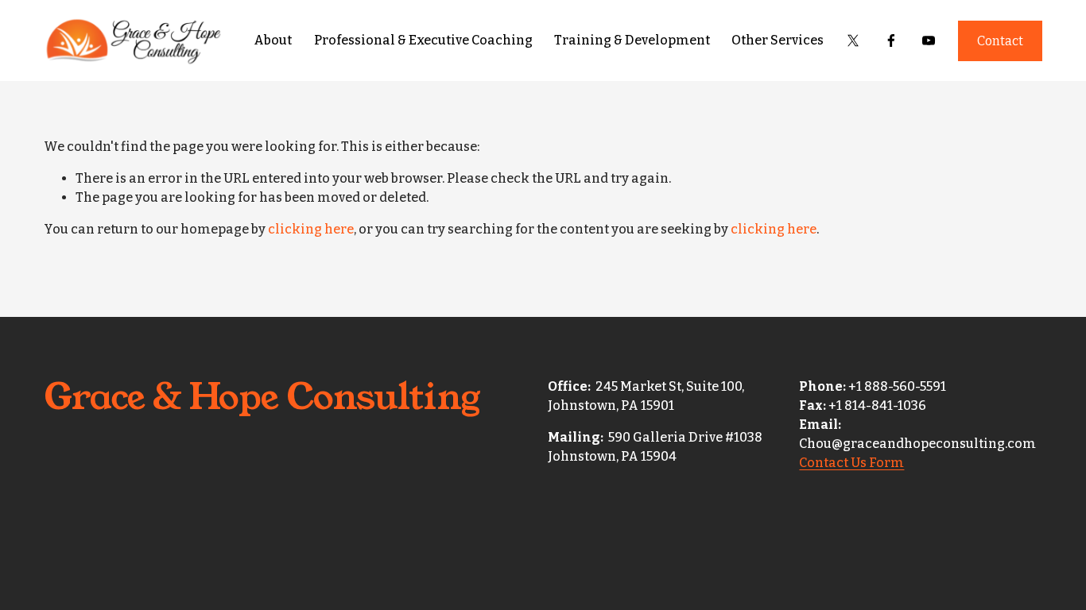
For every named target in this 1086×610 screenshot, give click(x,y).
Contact (1000, 40)
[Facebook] (891, 40)
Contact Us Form (851, 462)
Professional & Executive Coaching (423, 40)
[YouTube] (929, 40)
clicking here (311, 229)
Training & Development (632, 40)
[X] (853, 40)
